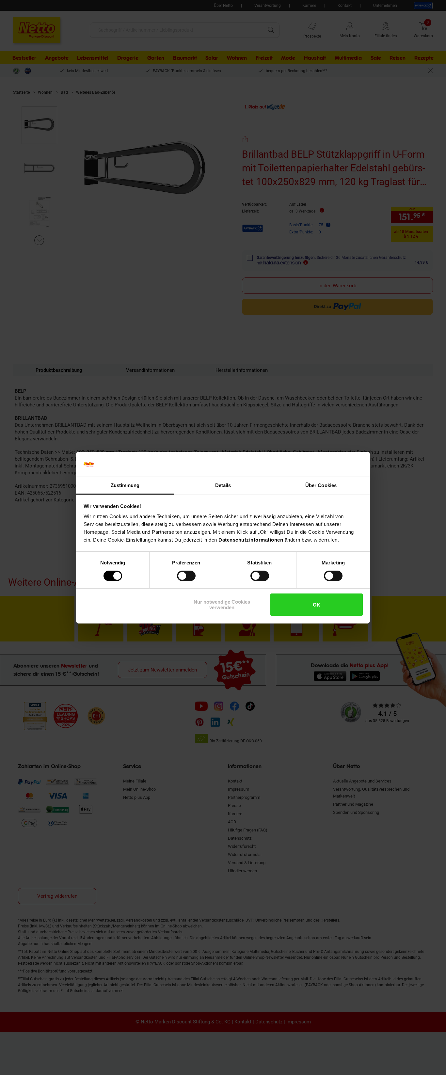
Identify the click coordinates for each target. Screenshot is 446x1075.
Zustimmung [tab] (125, 485)
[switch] (186, 576)
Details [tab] (223, 485)
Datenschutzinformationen (250, 540)
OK (316, 605)
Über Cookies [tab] (321, 485)
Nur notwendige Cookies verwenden (222, 604)
